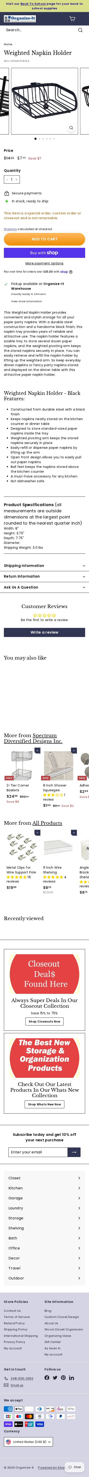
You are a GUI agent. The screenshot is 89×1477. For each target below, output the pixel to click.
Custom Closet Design (61, 1317)
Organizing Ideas (57, 1336)
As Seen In (52, 1348)
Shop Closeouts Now (44, 1021)
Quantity (12, 170)
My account (13, 1348)
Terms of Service (17, 1317)
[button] (53, 795)
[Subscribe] (74, 1152)
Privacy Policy (14, 1342)
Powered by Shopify (53, 1467)
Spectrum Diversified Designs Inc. (33, 738)
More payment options (45, 263)
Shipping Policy (15, 1329)
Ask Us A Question (21, 587)
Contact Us (12, 1311)
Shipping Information (24, 565)
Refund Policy (14, 1323)
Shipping (10, 229)
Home (8, 44)
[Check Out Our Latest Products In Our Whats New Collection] (44, 1058)
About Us (51, 1323)
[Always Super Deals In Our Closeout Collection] (44, 974)
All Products (47, 823)
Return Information (22, 576)
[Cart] (72, 18)
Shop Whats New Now (44, 1104)
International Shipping (21, 1336)
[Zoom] (71, 128)
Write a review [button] (45, 632)
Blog (47, 1311)
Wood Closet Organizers (63, 1329)
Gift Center (52, 1342)
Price (8, 150)
